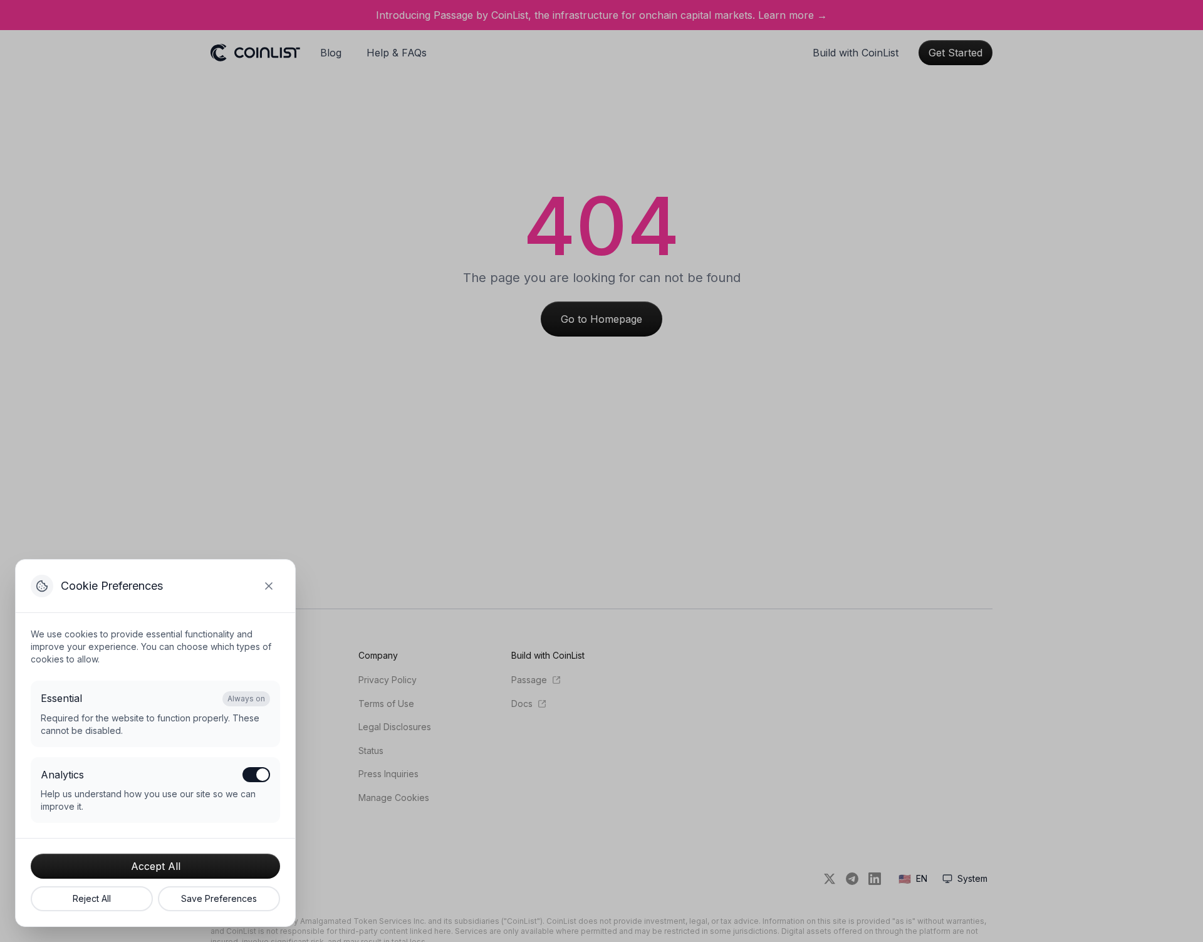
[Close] (269, 586)
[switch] (256, 774)
